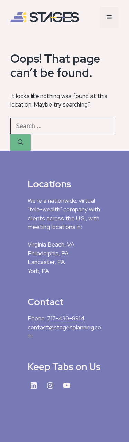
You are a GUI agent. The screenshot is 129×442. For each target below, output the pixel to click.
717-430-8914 (65, 318)
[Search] (20, 142)
